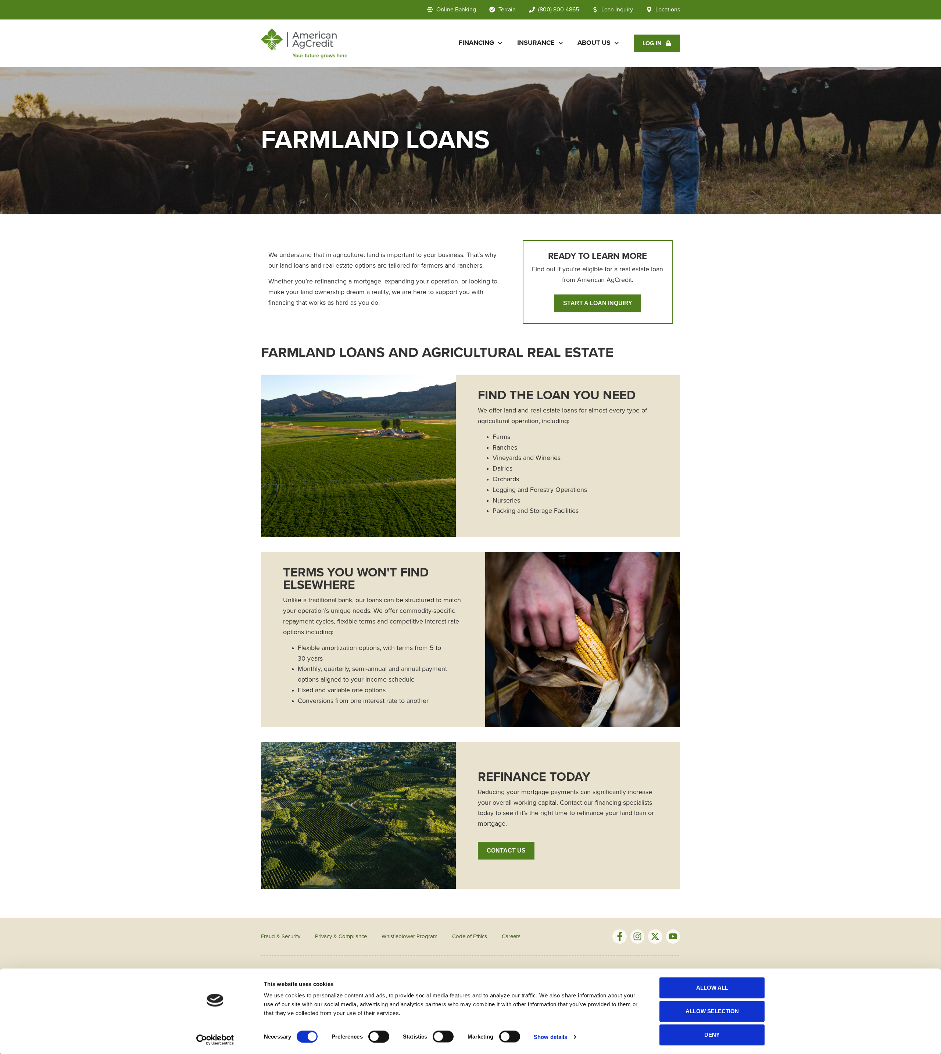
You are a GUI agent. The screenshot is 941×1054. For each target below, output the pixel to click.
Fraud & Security (280, 936)
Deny (712, 1035)
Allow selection (712, 1011)
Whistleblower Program (409, 936)
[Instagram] (637, 936)
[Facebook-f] (619, 936)
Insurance (536, 43)
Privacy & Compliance (341, 936)
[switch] (378, 1036)
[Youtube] (673, 936)
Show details (550, 1036)
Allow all (712, 988)
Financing (476, 43)
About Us (594, 43)
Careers (511, 936)
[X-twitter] (655, 936)
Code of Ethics (469, 936)
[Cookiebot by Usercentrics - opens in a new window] (215, 1039)
